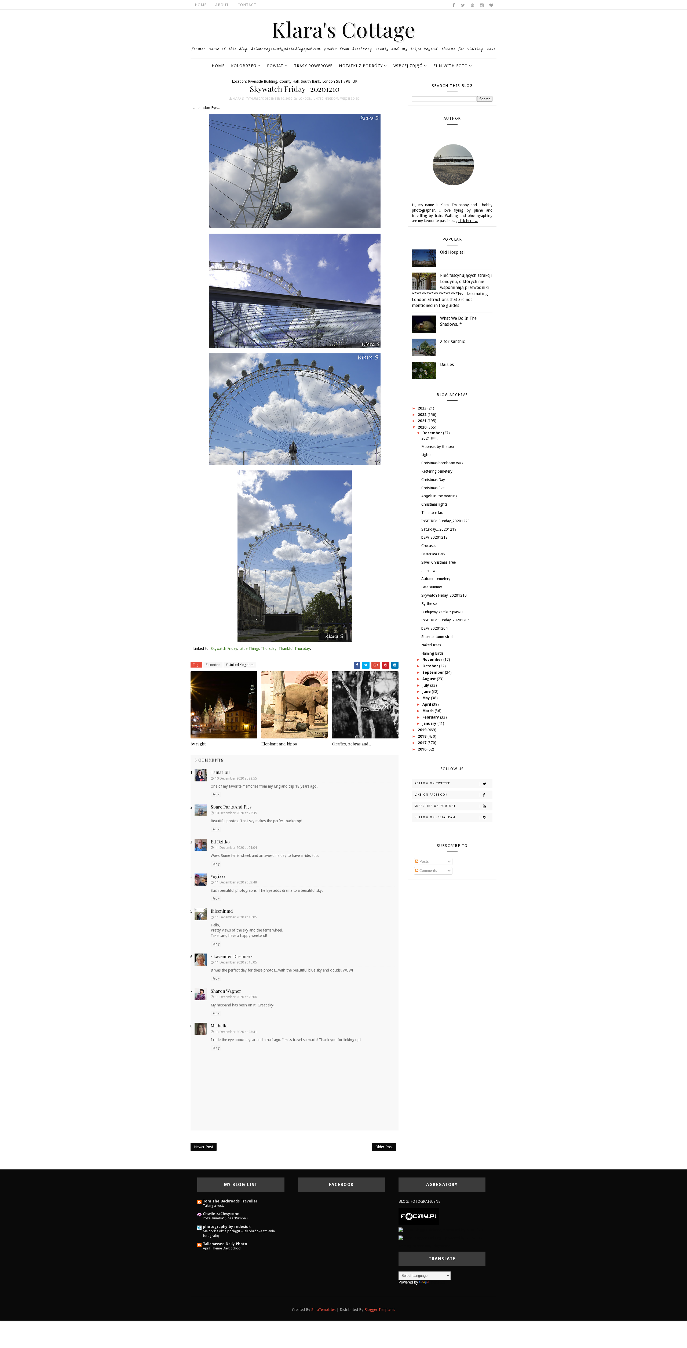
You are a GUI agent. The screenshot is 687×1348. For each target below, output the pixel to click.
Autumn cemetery (435, 579)
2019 (422, 730)
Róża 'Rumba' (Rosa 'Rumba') (225, 1218)
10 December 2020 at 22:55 (236, 778)
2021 (422, 421)
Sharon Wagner (226, 991)
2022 (422, 414)
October (430, 666)
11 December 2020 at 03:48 (236, 882)
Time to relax (432, 512)
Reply (216, 794)
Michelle (219, 1025)
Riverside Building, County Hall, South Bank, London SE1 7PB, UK (302, 81)
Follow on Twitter (432, 783)
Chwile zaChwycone (221, 1214)
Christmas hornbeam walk (442, 463)
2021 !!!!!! (429, 438)
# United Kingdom (240, 665)
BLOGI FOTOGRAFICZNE (419, 1201)
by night (198, 744)
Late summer (431, 587)
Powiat (275, 65)
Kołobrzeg (243, 65)
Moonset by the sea (437, 446)
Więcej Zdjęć (408, 65)
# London (213, 665)
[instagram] (482, 5)
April (427, 704)
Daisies (447, 364)
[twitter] (463, 5)
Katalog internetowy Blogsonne (424, 1246)
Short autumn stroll (437, 637)
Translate (437, 1282)
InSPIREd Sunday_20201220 (445, 521)
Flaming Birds (432, 653)
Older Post (384, 1147)
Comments (427, 870)
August (429, 679)
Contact (247, 5)
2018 (422, 736)
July (426, 685)
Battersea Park (433, 554)
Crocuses (428, 545)
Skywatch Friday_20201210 (444, 595)
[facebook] (454, 5)
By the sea (429, 603)
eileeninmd (222, 911)
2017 (422, 743)
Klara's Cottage (343, 29)
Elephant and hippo (279, 744)
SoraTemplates (323, 1309)
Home (201, 5)
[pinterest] (472, 5)
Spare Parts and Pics (231, 807)
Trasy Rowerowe (313, 65)
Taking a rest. (213, 1206)
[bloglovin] (491, 5)
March (428, 711)
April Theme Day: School (222, 1248)
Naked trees (431, 645)
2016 (422, 749)
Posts (423, 861)
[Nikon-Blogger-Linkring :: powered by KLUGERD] (441, 1238)
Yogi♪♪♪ (218, 876)
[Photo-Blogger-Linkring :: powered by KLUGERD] (441, 1230)
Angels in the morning (439, 496)
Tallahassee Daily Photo (225, 1244)
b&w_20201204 (434, 628)
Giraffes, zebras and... (351, 744)
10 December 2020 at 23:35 (236, 813)
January (429, 723)
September (433, 672)
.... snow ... (430, 570)
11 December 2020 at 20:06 (236, 997)
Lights (426, 454)
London (305, 98)
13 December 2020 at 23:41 (236, 1032)
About (222, 5)
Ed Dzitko (220, 842)
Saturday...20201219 (438, 529)
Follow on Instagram (435, 817)
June (427, 691)
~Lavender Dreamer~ (232, 956)
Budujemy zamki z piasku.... (444, 612)
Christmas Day (433, 479)
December (432, 433)
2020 (422, 427)
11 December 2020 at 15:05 (236, 917)
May (426, 698)
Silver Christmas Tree (438, 562)
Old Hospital (452, 252)
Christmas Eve (432, 488)
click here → (468, 221)
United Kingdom (325, 98)
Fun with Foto (450, 65)
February (431, 717)
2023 (422, 408)
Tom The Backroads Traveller (230, 1201)
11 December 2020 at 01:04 (236, 848)
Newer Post (203, 1147)
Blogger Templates (379, 1309)
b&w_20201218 (434, 537)
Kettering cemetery (436, 471)
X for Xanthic (452, 341)
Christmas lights (434, 504)
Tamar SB (220, 772)
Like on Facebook (431, 794)
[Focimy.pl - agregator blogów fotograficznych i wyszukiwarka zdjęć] (419, 1216)
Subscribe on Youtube (435, 806)
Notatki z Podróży (361, 65)
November (432, 659)
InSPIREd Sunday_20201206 (445, 620)
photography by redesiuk (227, 1226)
